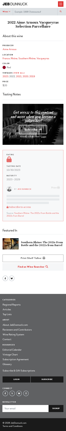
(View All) (19, 73)
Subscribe (31, 129)
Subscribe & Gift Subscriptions (19, 370)
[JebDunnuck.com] (30, 4)
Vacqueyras (43, 58)
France (6, 58)
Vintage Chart (10, 354)
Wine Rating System (13, 334)
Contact (7, 339)
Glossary (7, 364)
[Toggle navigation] (60, 4)
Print (54, 187)
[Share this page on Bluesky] (11, 278)
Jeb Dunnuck (24, 189)
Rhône (14, 58)
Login (43, 136)
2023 (5, 76)
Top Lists (7, 314)
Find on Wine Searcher (31, 266)
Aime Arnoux (9, 49)
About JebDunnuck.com (15, 325)
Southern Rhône (27, 58)
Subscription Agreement (16, 359)
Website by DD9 (35, 423)
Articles (7, 309)
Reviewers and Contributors (17, 329)
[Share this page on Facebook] (5, 278)
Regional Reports (12, 304)
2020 (25, 76)
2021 (19, 76)
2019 (32, 76)
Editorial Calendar (12, 349)
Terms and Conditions (13, 426)
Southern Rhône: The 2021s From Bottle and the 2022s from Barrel (33, 214)
